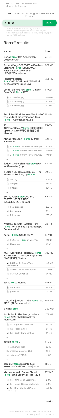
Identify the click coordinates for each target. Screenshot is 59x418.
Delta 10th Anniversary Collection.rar (20, 58)
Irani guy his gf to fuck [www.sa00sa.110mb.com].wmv (21, 365)
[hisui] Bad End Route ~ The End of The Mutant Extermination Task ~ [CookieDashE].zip (23, 117)
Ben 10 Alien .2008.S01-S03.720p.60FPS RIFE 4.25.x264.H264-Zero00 (20, 199)
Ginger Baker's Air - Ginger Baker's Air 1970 (22, 91)
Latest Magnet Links (19, 411)
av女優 (14, 35)
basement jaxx (30, 32)
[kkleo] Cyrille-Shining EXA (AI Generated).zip (22, 165)
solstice (21, 35)
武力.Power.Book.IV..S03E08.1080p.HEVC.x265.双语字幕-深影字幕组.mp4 (23, 129)
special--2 (12, 341)
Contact (51, 414)
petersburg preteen (31, 28)
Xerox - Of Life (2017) (18, 235)
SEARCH (49, 22)
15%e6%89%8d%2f (14, 32)
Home (9, 3)
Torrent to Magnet (26, 3)
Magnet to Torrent (16, 6)
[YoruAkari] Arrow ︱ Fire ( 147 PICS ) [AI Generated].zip (23, 301)
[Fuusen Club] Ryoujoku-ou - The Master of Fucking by (23, 173)
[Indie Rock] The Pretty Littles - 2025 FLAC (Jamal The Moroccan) (21, 317)
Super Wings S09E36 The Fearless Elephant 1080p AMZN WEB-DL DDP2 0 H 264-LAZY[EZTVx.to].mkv (23, 69)
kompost (42, 32)
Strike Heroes (15, 282)
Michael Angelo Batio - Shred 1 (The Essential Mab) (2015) (22, 373)
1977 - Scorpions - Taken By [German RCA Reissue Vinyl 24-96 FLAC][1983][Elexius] (23, 255)
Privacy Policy (35, 414)
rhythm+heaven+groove (17, 30)
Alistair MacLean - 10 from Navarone (22, 140)
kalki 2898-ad (36, 30)
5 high (11, 308)
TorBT (9, 13)
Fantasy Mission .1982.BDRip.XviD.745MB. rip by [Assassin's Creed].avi (22, 81)
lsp (44, 30)
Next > (49, 401)
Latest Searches (42, 411)
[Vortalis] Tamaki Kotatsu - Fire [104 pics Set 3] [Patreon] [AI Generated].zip (23, 227)
